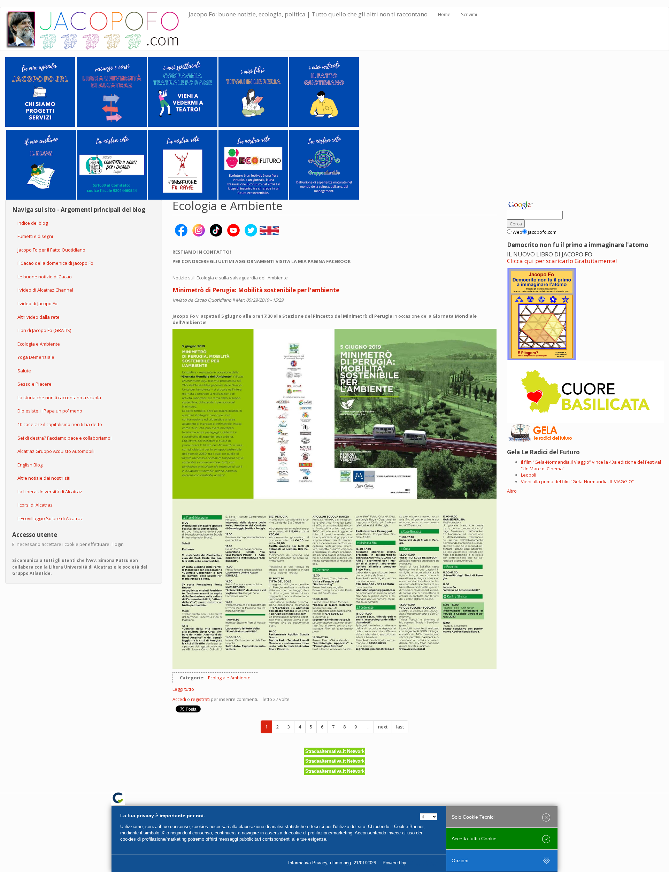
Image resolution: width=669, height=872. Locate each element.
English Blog (30, 465)
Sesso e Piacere (34, 384)
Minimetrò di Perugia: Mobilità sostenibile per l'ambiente (255, 290)
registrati (200, 699)
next (382, 727)
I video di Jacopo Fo (37, 303)
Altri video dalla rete (38, 317)
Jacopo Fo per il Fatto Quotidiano (51, 250)
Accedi (179, 699)
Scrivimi (469, 14)
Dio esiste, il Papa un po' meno (49, 411)
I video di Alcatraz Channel (45, 290)
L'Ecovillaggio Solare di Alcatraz (50, 518)
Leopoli (528, 475)
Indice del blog (32, 223)
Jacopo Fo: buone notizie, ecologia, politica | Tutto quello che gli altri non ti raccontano (308, 14)
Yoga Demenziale (35, 357)
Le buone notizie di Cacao (44, 276)
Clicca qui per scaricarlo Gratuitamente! (562, 261)
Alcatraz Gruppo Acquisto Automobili (55, 451)
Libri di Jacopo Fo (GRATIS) (44, 330)
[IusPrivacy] (423, 863)
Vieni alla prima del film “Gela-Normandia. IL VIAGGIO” (577, 481)
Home (444, 14)
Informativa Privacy (307, 862)
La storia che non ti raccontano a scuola (59, 397)
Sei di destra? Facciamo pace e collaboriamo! (64, 438)
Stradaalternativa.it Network (334, 751)
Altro (512, 491)
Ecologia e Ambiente (38, 344)
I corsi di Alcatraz (35, 505)
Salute (24, 371)
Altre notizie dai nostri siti (43, 478)
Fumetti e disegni (35, 236)
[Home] (97, 29)
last (400, 727)
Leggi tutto (183, 689)
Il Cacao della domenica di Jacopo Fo (55, 263)
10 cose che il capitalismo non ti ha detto (59, 424)
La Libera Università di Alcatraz (49, 491)
